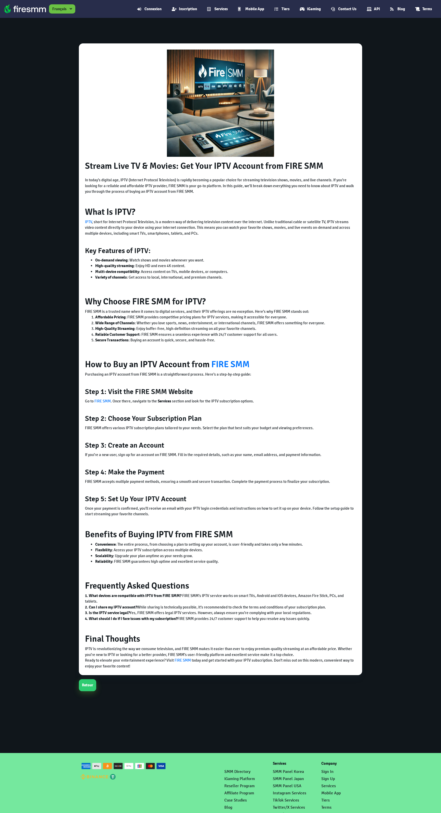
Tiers (285, 8)
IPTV (88, 221)
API (377, 8)
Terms (427, 8)
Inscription (188, 8)
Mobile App (254, 8)
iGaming (314, 8)
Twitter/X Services (289, 807)
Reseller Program (239, 785)
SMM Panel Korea (288, 771)
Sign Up (328, 778)
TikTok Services (286, 800)
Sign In (327, 771)
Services (221, 8)
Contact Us (347, 8)
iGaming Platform (239, 778)
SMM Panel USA (287, 785)
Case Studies (235, 800)
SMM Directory (237, 771)
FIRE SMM (230, 364)
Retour (87, 685)
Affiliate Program (239, 793)
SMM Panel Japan (288, 778)
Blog (401, 8)
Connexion (153, 8)
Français (59, 8)
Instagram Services (289, 793)
